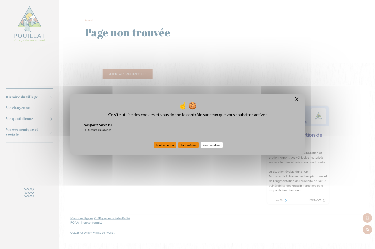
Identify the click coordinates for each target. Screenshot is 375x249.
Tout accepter (165, 145)
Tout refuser (188, 145)
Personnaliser (212, 145)
